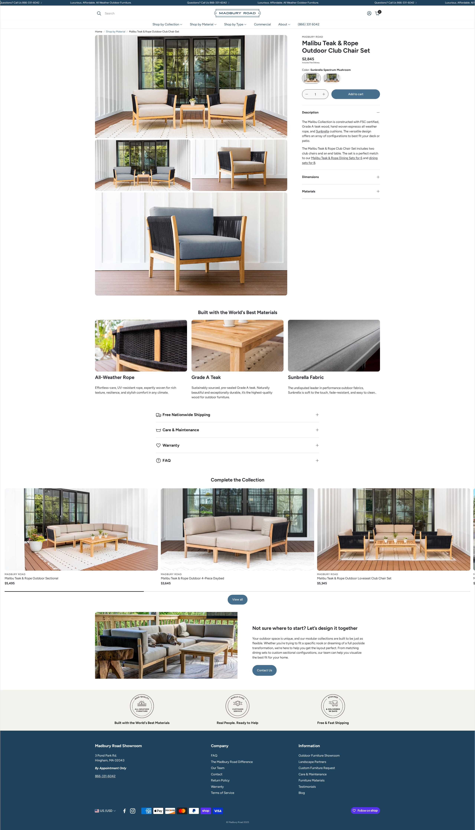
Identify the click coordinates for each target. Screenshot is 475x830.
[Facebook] (124, 811)
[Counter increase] (323, 94)
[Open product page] (81, 529)
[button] (119, 13)
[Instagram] (132, 811)
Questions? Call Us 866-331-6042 (152, 2)
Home (98, 31)
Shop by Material (115, 31)
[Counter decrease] (306, 94)
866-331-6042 (105, 776)
